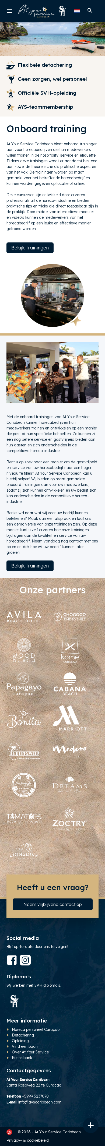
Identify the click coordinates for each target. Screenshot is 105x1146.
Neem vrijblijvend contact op (52, 904)
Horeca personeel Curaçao (36, 1029)
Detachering (23, 1035)
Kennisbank (22, 1057)
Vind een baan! (25, 1046)
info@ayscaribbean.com (39, 1102)
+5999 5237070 (35, 1096)
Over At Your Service (30, 1052)
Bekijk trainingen (30, 248)
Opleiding (20, 1040)
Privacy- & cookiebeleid (27, 1140)
